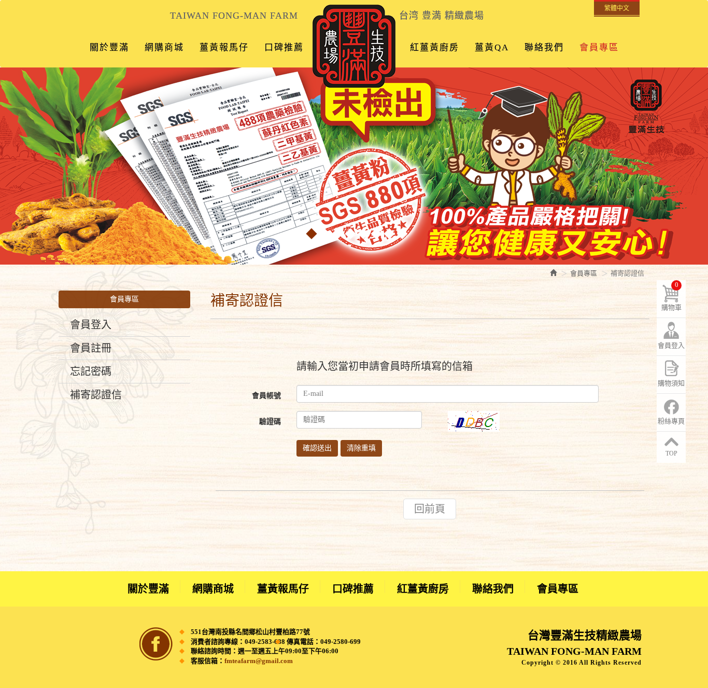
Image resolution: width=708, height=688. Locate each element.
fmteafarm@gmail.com (258, 661)
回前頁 (429, 509)
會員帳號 (266, 396)
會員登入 (90, 325)
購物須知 (671, 383)
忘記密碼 (90, 371)
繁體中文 (616, 8)
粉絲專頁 (671, 421)
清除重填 (361, 448)
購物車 (671, 296)
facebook (156, 644)
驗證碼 (270, 421)
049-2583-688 (265, 641)
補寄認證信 (96, 395)
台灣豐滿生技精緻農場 (354, 46)
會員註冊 (90, 348)
